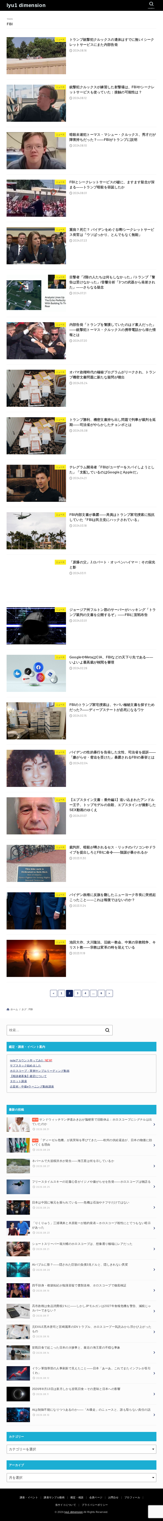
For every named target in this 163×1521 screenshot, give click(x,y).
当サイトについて (65, 1504)
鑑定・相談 (77, 1497)
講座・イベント (29, 1497)
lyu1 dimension (26, 5)
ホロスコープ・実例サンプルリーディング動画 (39, 1070)
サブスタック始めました (25, 1065)
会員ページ (96, 1497)
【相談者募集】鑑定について (28, 1076)
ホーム (14, 1009)
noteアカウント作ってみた (31, 1060)
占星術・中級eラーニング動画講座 (32, 1086)
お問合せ (113, 1497)
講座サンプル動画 (54, 1497)
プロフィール (132, 1497)
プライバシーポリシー (95, 1504)
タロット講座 (18, 1081)
